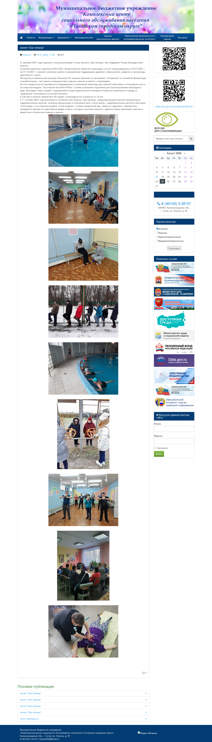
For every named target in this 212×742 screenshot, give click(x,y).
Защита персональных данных (107, 37)
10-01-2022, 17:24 (45, 54)
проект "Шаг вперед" (30, 693)
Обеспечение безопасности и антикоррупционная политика (139, 37)
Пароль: (158, 435)
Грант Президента (29, 718)
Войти (159, 453)
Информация (45, 37)
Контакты (182, 37)
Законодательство (83, 37)
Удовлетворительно (169, 236)
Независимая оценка (167, 37)
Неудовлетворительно (171, 240)
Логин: (157, 423)
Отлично (163, 228)
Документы (64, 37)
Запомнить (162, 447)
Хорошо (162, 232)
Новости (31, 37)
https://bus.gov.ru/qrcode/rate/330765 (174, 106)
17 (157, 176)
